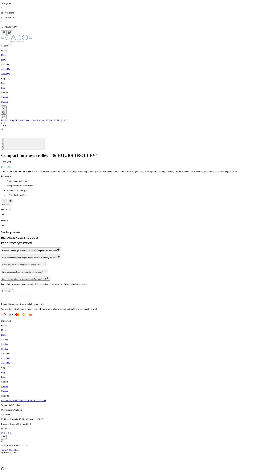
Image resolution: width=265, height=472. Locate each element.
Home (3, 120)
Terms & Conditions (10, 450)
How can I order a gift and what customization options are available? (29, 251)
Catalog (10, 120)
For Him (18, 120)
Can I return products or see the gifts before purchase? (24, 279)
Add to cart (6, 205)
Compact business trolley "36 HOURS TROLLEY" (45, 120)
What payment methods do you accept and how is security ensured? (29, 258)
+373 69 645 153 (8, 400)
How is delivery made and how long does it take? (21, 265)
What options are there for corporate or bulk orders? (22, 272)
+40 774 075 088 (38, 400)
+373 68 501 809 (23, 400)
